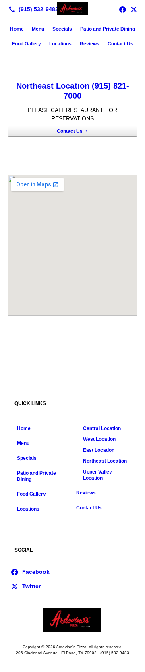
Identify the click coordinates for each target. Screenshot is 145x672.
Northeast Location (105, 461)
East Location (98, 450)
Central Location (102, 428)
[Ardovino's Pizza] (72, 8)
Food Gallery (26, 44)
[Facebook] (30, 571)
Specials (62, 29)
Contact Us (120, 44)
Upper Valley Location (97, 475)
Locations (60, 44)
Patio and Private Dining (107, 29)
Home (17, 29)
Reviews (89, 44)
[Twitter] (133, 9)
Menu (38, 29)
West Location (99, 439)
